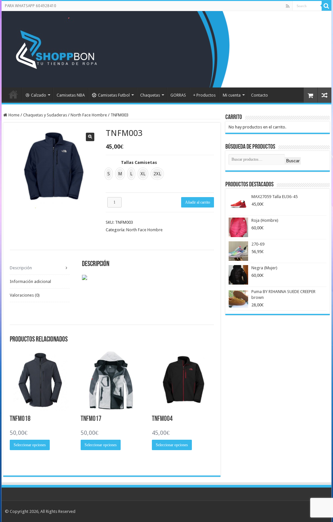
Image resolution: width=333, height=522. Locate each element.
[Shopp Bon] (55, 48)
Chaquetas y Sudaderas (45, 115)
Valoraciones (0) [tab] (25, 295)
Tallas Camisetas (139, 162)
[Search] (326, 6)
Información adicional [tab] (30, 281)
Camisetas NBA (71, 95)
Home (14, 115)
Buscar (293, 160)
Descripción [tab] (21, 267)
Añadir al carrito (197, 202)
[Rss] (287, 6)
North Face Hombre (89, 115)
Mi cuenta (232, 95)
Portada (13, 94)
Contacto (259, 95)
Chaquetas (150, 95)
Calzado (38, 95)
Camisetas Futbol (114, 95)
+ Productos (204, 95)
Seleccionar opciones (30, 445)
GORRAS (178, 95)
